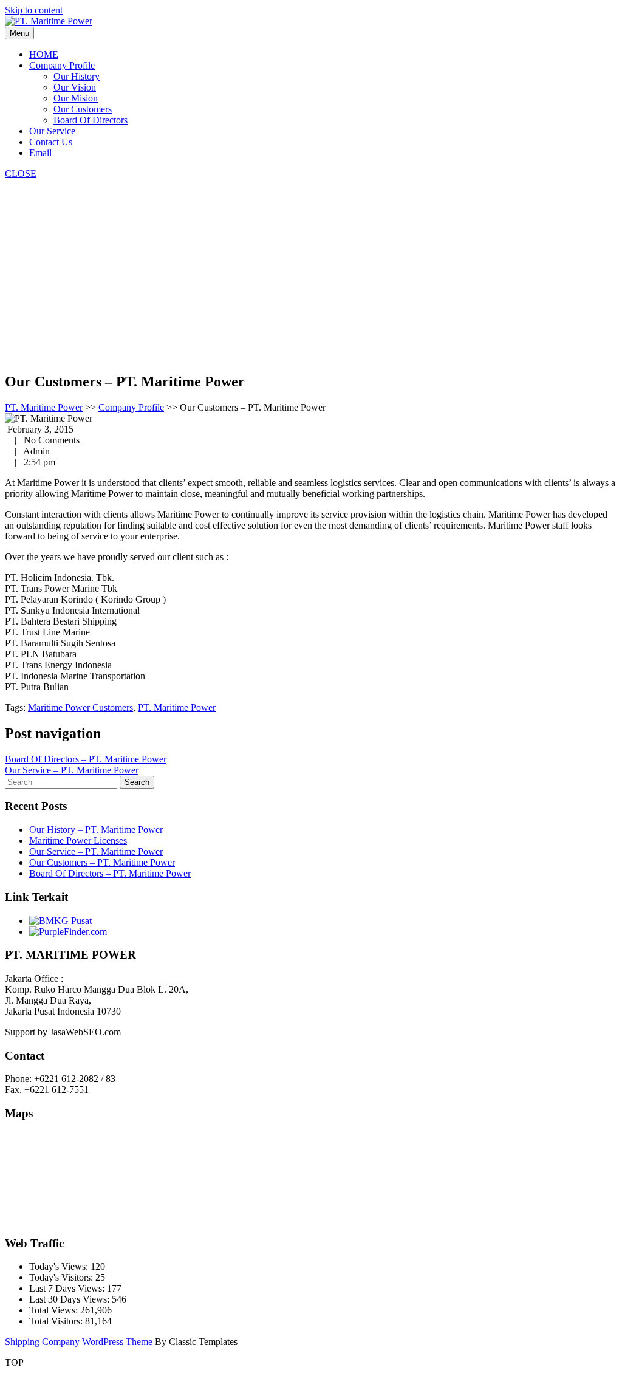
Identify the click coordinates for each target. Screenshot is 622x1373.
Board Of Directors (90, 120)
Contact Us (50, 142)
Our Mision (75, 98)
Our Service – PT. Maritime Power (71, 770)
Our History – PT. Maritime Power (96, 829)
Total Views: (54, 1310)
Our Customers (82, 109)
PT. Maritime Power (44, 407)
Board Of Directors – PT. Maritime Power (85, 759)
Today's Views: (60, 1266)
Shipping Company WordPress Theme (80, 1342)
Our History (76, 76)
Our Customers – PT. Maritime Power (102, 862)
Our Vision (74, 87)
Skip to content (34, 10)
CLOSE (20, 173)
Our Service (52, 131)
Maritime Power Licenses (78, 840)
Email (40, 153)
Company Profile (62, 65)
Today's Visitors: (62, 1277)
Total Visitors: (57, 1321)
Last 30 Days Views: (70, 1299)
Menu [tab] (19, 33)
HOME (43, 54)
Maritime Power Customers (80, 707)
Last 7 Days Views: (68, 1288)
